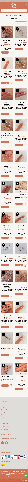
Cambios (3, 414)
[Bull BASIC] (11, 355)
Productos (3, 407)
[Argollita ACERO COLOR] (25, 204)
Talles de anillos (4, 409)
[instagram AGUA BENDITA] (2, 442)
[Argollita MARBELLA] (11, 114)
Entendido (24, 480)
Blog (2, 419)
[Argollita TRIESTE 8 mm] (25, 145)
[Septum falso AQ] (11, 327)
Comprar (5, 52)
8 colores (21, 191)
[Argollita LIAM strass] (25, 389)
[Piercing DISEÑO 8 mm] (11, 385)
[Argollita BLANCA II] (11, 238)
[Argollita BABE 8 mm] (11, 83)
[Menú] (2, 6)
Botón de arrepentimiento (6, 474)
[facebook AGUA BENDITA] (6, 442)
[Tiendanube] (5, 476)
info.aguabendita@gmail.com (9, 431)
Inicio (7, 15)
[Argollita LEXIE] (25, 114)
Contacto (3, 417)
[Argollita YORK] (25, 238)
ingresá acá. (21, 473)
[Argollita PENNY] (11, 207)
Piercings (12, 15)
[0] (25, 6)
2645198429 (5, 429)
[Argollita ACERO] (25, 49)
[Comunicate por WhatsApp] (25, 475)
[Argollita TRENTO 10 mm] (25, 358)
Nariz (16, 15)
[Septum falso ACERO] (25, 265)
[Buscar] (25, 10)
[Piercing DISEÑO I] (11, 52)
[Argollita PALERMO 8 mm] (25, 327)
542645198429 (6, 426)
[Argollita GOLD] (25, 80)
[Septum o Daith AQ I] (11, 296)
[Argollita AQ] (11, 142)
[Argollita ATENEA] (25, 176)
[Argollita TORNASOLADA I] (25, 294)
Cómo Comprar (4, 412)
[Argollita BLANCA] (11, 176)
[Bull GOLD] (11, 265)
